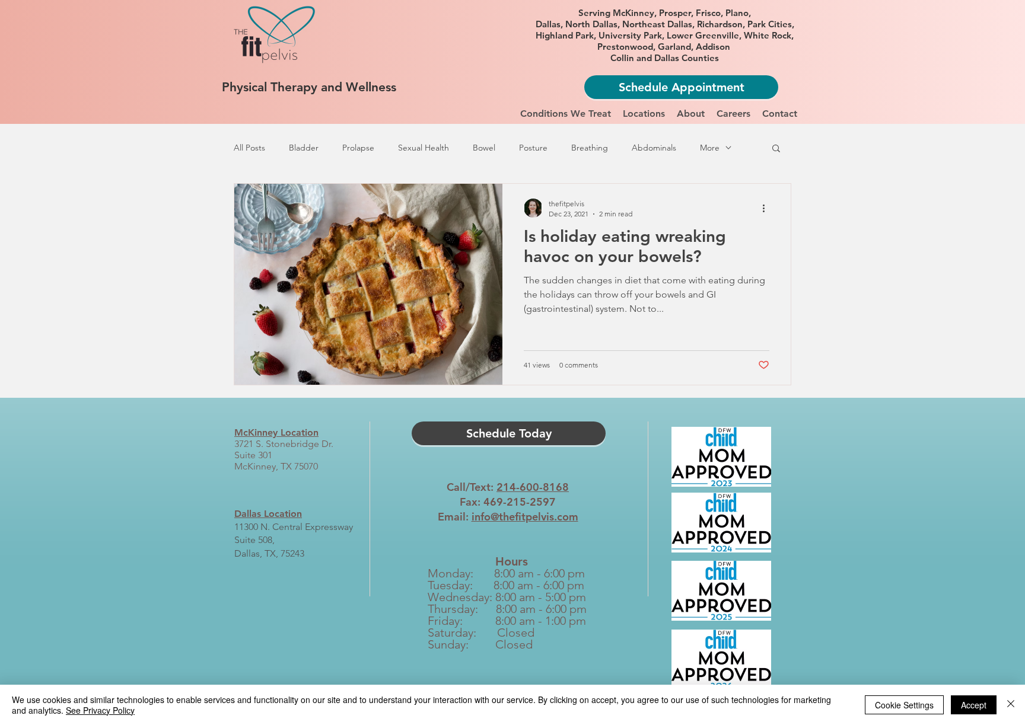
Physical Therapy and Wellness (309, 86)
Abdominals (654, 147)
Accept (973, 705)
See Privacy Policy (100, 710)
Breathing (589, 147)
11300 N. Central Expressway (293, 526)
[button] (565, 114)
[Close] (1011, 705)
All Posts (249, 147)
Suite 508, (254, 539)
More (710, 147)
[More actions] (767, 208)
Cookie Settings (904, 705)
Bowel (484, 147)
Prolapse (358, 147)
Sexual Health (423, 147)
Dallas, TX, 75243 (269, 553)
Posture (533, 147)
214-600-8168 (532, 487)
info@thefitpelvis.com (525, 516)
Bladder (304, 147)
